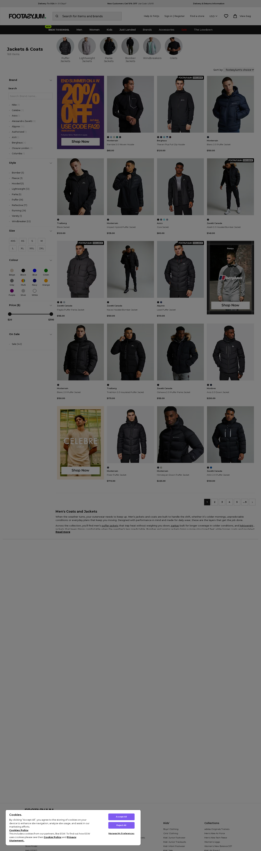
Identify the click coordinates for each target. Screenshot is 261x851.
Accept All (121, 816)
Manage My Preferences (121, 833)
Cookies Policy (18, 830)
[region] (73, 827)
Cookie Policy (52, 837)
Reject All (121, 825)
